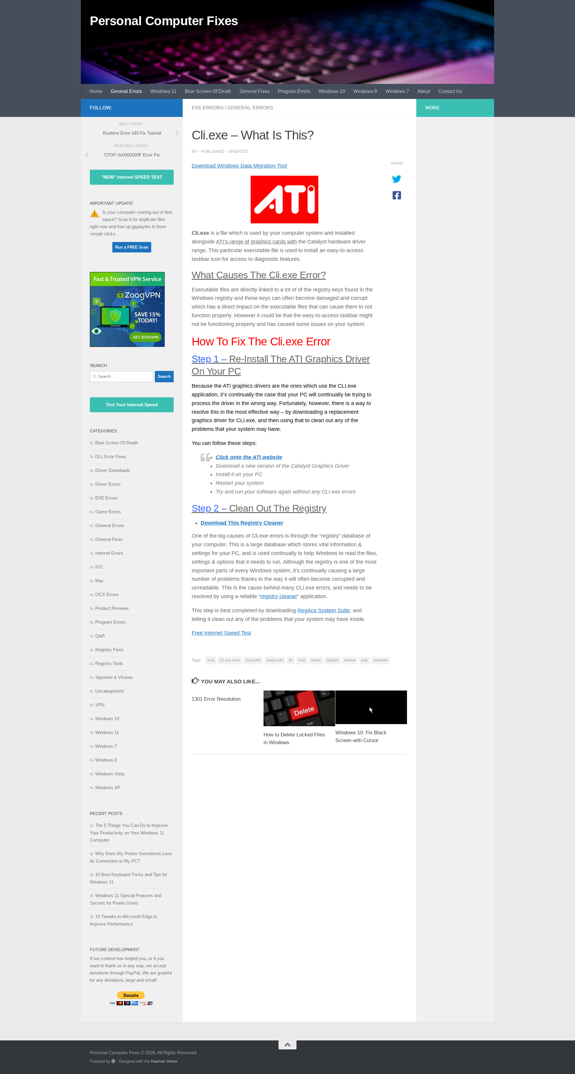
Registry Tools (109, 663)
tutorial (349, 660)
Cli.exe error (230, 660)
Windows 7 (397, 91)
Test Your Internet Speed (132, 404)
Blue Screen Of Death (208, 91)
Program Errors (294, 91)
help (301, 660)
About (423, 91)
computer (253, 660)
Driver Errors (108, 484)
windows (380, 660)
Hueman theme (164, 1061)
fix (291, 660)
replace (332, 660)
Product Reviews (112, 608)
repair (316, 660)
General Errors (126, 91)
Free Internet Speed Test (221, 633)
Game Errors (108, 511)
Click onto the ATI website (249, 457)
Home (96, 91)
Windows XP (107, 787)
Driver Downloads (112, 470)
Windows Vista (109, 773)
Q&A (100, 635)
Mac (99, 580)
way (364, 660)
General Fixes (255, 91)
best (210, 660)
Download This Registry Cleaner (242, 523)
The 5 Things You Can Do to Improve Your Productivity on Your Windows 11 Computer (129, 833)
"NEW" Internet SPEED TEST (131, 177)
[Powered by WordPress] (113, 1061)
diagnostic (275, 660)
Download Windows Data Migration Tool (239, 166)
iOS (99, 566)
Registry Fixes (109, 649)
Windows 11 (163, 91)
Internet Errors (109, 553)
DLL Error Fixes (110, 456)
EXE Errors (208, 107)
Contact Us (450, 91)
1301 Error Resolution (216, 699)
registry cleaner (278, 596)
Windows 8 (365, 91)
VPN (100, 704)
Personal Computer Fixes (164, 21)
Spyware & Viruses (114, 677)
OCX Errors (107, 594)
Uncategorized (109, 691)
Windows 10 (332, 91)
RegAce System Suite (323, 610)
